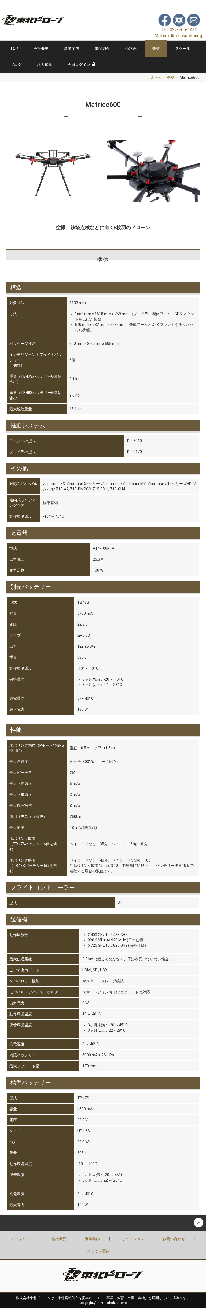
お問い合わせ (174, 1239)
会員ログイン (79, 64)
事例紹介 (102, 48)
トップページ (22, 1239)
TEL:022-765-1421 (179, 29)
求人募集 (44, 64)
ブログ (15, 64)
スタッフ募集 (98, 1251)
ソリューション (131, 1239)
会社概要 (41, 48)
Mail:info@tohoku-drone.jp (179, 35)
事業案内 (71, 48)
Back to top (103, 1223)
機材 (156, 48)
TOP (14, 48)
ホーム (156, 77)
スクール (182, 48)
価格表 (131, 48)
